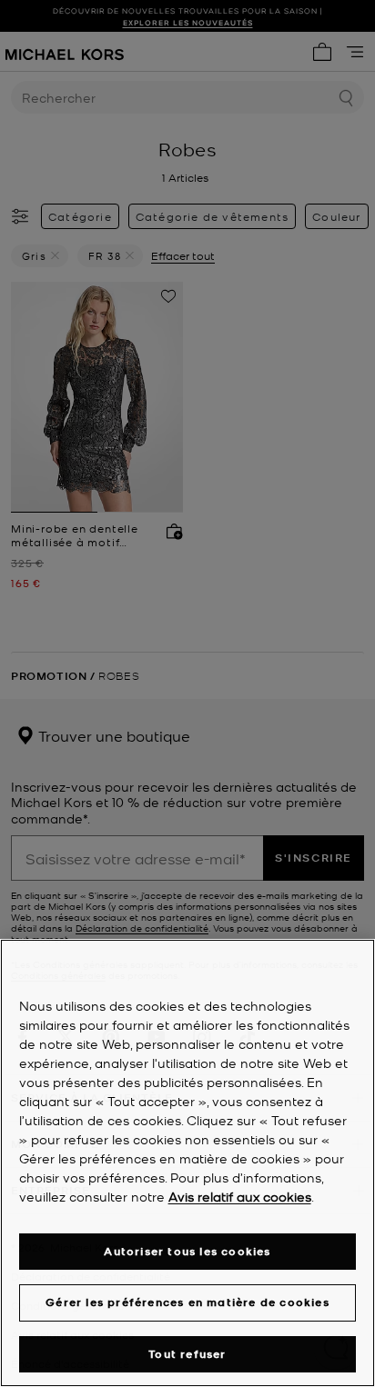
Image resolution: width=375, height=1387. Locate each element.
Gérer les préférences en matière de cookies (187, 1302)
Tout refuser (187, 1354)
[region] (187, 1163)
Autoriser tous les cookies (187, 1251)
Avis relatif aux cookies (239, 1196)
